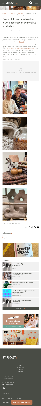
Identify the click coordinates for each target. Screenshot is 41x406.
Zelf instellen (6, 402)
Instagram (4, 388)
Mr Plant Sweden (20, 48)
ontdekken (7, 236)
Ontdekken (7, 233)
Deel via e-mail (38, 227)
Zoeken (30, 3)
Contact (20, 371)
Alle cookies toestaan (22, 402)
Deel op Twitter (32, 227)
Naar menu (36, 3)
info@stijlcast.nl (9, 384)
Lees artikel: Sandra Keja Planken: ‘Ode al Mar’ (21, 284)
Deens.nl (21, 42)
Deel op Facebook (29, 227)
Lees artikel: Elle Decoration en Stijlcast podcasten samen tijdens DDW (21, 293)
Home (20, 365)
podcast (17, 31)
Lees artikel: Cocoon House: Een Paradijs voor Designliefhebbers (21, 276)
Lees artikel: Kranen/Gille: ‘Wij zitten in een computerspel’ (21, 266)
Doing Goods (30, 48)
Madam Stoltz (10, 48)
